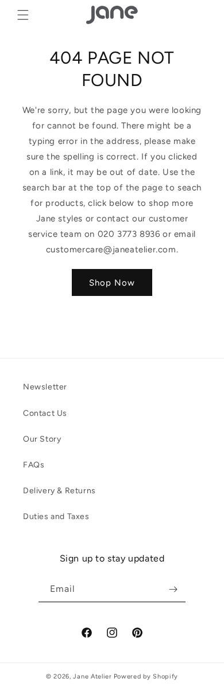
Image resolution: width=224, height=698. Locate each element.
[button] (23, 15)
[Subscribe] (173, 589)
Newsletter (45, 387)
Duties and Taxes (56, 516)
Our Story (42, 439)
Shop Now (112, 283)
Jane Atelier (92, 676)
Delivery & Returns (59, 491)
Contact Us (45, 413)
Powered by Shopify (146, 676)
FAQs (33, 465)
